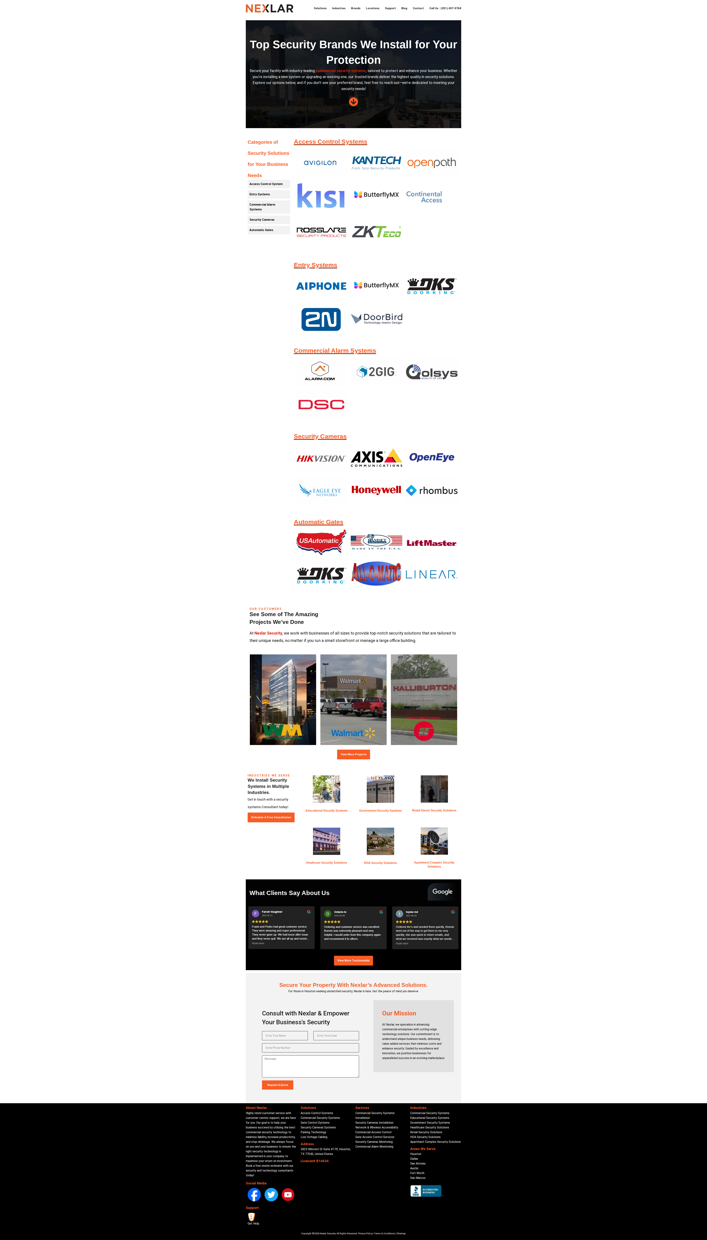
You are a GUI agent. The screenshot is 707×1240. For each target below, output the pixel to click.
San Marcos (417, 1178)
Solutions (320, 8)
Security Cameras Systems (318, 1127)
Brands (355, 8)
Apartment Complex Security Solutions (435, 1142)
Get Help (253, 1223)
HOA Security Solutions (380, 862)
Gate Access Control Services (374, 1137)
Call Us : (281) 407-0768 (445, 8)
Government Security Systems (380, 810)
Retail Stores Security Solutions (434, 810)
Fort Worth (417, 1173)
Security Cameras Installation (374, 1122)
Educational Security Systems (327, 810)
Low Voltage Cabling (314, 1137)
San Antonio (418, 1163)
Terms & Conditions (384, 1233)
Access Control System (266, 184)
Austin (414, 1168)
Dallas (414, 1158)
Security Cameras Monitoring (374, 1142)
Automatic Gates (261, 230)
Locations (372, 8)
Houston (415, 1154)
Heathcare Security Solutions (326, 862)
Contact (418, 8)
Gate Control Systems (315, 1122)
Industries (339, 8)
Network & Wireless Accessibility (376, 1127)
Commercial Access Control (373, 1132)
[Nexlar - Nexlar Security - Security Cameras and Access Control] (269, 8)
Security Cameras (262, 219)
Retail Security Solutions (426, 1132)
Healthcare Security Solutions (429, 1127)
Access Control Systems (317, 1113)
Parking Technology (313, 1132)
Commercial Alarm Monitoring (374, 1146)
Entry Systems (259, 194)
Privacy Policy (365, 1233)
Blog (404, 8)
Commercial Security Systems (320, 1118)
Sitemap (401, 1233)
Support (390, 8)
